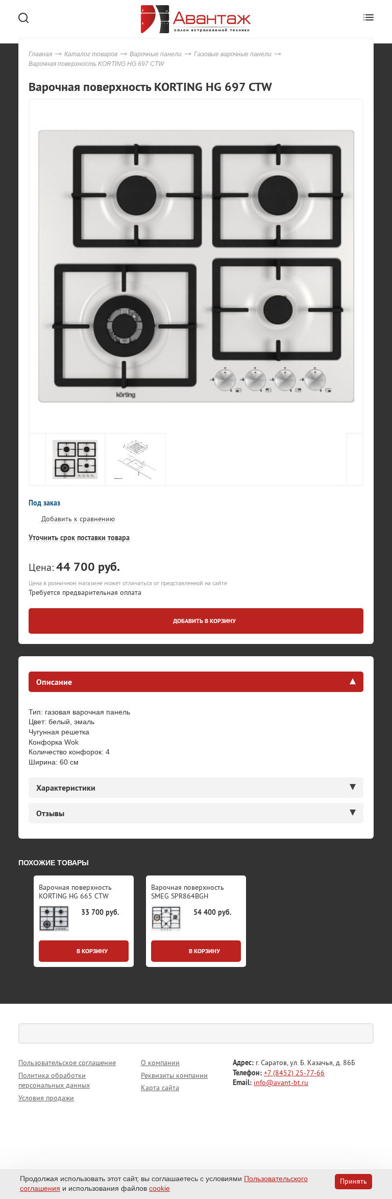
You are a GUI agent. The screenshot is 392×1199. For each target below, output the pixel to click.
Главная (40, 54)
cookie (159, 1188)
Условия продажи (46, 1097)
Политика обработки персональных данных (54, 1080)
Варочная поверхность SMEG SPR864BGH (187, 892)
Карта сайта (160, 1087)
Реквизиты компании (174, 1075)
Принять (353, 1181)
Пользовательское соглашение (67, 1062)
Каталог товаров (90, 54)
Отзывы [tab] (50, 813)
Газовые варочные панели (233, 54)
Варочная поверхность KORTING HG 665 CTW (75, 892)
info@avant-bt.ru (281, 1082)
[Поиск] (363, 1033)
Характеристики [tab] (65, 787)
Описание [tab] (54, 682)
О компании (160, 1062)
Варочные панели (156, 54)
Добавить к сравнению (77, 518)
